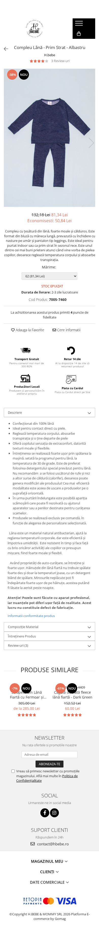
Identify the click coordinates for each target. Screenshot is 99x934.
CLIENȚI (47, 871)
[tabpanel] (49, 138)
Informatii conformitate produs (31, 615)
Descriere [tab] (15, 412)
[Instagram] (54, 812)
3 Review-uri (60, 60)
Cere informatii (68, 329)
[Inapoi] (4, 48)
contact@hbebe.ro (52, 843)
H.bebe (49, 55)
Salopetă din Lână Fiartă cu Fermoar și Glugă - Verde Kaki (27, 695)
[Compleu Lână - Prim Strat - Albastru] (49, 138)
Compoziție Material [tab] (23, 626)
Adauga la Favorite (29, 329)
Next (91, 143)
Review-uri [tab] (18, 645)
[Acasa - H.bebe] (34, 29)
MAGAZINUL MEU (47, 861)
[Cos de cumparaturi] (78, 34)
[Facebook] (44, 812)
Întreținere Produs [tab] (22, 636)
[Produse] (79, 25)
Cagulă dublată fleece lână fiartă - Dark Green (72, 695)
